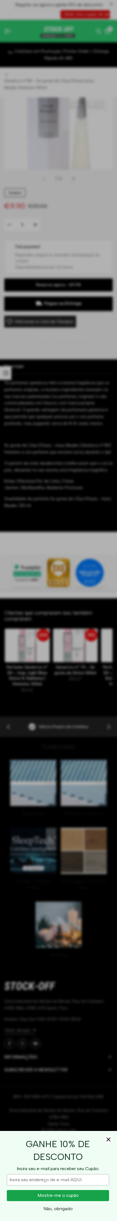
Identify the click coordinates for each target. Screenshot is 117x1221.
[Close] (108, 1139)
